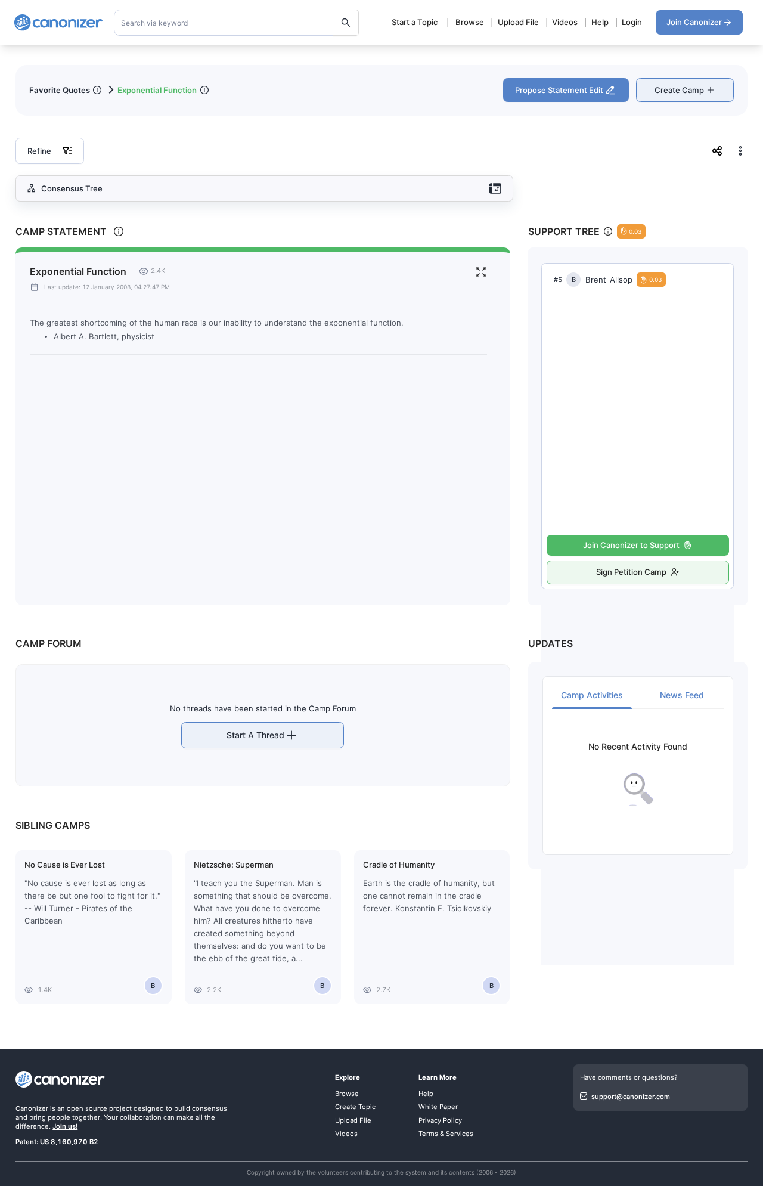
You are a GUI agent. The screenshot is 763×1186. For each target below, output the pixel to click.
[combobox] (236, 23)
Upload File (518, 22)
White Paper (438, 1107)
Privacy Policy (440, 1120)
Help (600, 22)
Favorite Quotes (59, 90)
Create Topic (355, 1107)
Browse (469, 22)
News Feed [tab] (682, 695)
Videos (565, 22)
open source (87, 1108)
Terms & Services (445, 1133)
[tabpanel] (638, 774)
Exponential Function (157, 90)
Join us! (64, 1126)
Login (632, 22)
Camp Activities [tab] (592, 695)
